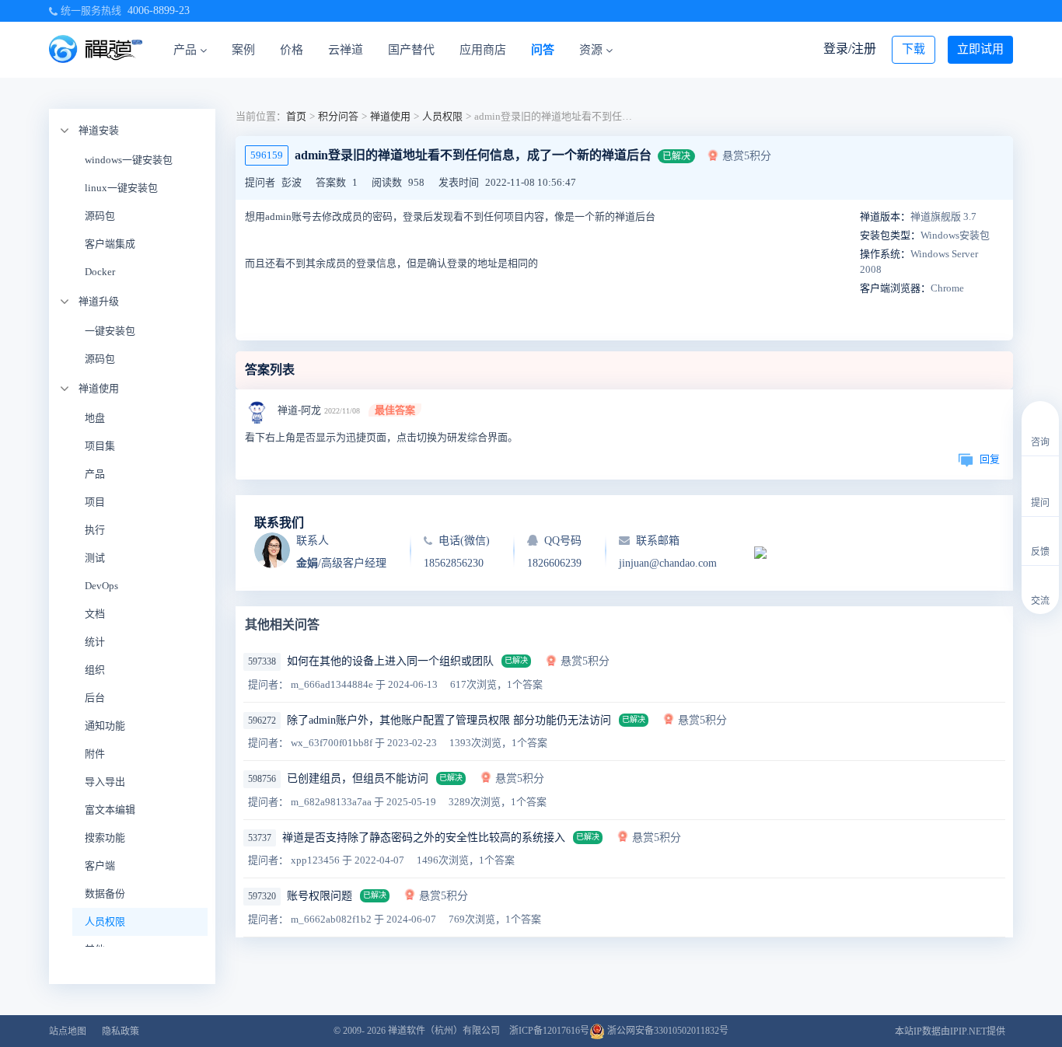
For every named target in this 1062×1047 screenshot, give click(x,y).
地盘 (95, 418)
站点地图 (67, 1031)
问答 (542, 50)
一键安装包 (110, 331)
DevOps (101, 586)
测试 (95, 558)
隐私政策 (120, 1031)
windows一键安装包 (129, 160)
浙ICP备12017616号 (549, 1030)
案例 (243, 50)
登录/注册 (849, 48)
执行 (95, 530)
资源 (591, 50)
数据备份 (105, 893)
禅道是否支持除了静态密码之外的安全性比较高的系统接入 (423, 837)
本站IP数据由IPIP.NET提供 (950, 1031)
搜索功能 (105, 837)
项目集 (100, 446)
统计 (95, 641)
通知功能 (105, 725)
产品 (185, 50)
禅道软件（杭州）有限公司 (444, 1030)
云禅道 (345, 50)
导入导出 (105, 781)
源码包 (100, 216)
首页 (296, 116)
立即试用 (980, 49)
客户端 (100, 865)
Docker (100, 271)
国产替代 (411, 50)
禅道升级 (99, 301)
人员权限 (105, 921)
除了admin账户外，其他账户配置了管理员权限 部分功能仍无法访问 (449, 720)
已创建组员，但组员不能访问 (357, 778)
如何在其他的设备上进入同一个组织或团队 (390, 661)
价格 (291, 50)
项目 (95, 502)
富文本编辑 (110, 809)
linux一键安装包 (121, 188)
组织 (95, 669)
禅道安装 (99, 130)
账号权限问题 (319, 896)
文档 (95, 613)
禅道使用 (99, 388)
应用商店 (482, 50)
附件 (95, 753)
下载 (913, 49)
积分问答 (338, 116)
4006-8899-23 (159, 10)
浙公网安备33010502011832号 (666, 1030)
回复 (990, 459)
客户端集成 (110, 244)
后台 (95, 697)
